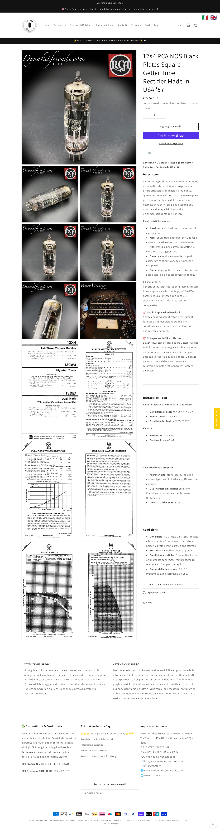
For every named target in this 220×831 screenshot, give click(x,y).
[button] (60, 25)
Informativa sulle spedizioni (168, 820)
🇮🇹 (205, 17)
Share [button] (149, 602)
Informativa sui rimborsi (93, 744)
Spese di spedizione (167, 103)
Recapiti (187, 820)
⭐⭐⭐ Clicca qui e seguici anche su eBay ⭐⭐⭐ (107, 733)
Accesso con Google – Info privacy (98, 756)
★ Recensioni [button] (217, 419)
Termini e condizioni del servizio (97, 739)
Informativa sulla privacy (112, 820)
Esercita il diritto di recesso (95, 750)
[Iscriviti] (135, 793)
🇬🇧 (213, 17)
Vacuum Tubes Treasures (46, 820)
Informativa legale (112, 823)
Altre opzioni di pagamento (171, 143)
